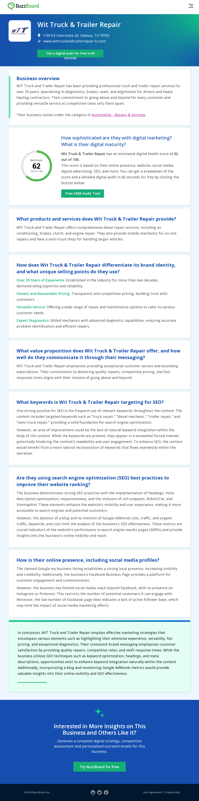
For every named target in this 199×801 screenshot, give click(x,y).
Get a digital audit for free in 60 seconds (70, 54)
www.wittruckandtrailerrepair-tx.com (74, 41)
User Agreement (152, 792)
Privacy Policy (172, 792)
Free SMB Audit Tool (82, 193)
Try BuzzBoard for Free (99, 766)
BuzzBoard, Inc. (41, 792)
